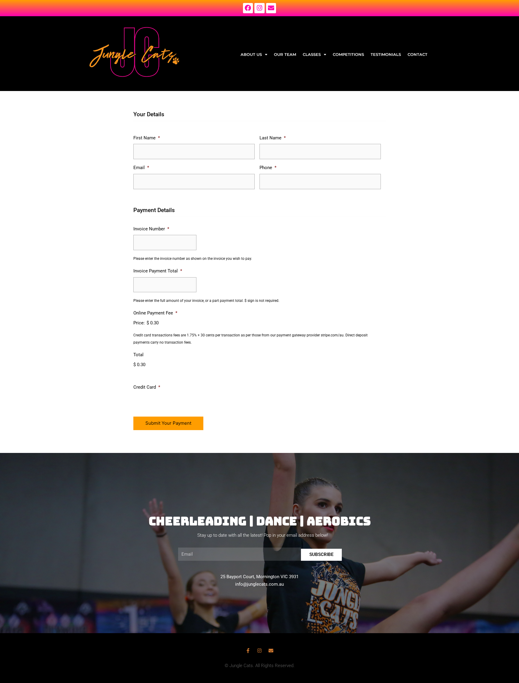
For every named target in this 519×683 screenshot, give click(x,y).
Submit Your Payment (168, 423)
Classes (312, 54)
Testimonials (386, 54)
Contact (417, 54)
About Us (251, 54)
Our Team (285, 54)
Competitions (348, 54)
